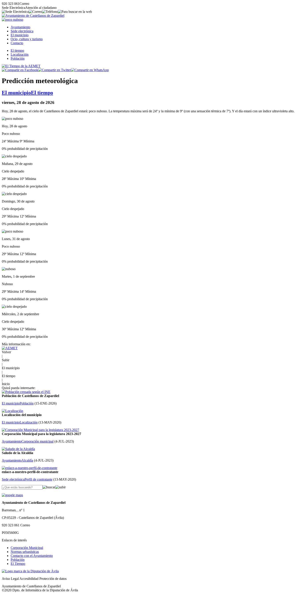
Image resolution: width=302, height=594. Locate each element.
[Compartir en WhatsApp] (90, 70)
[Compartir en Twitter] (54, 70)
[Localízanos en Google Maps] (12, 495)
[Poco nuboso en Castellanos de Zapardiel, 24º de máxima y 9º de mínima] (12, 19)
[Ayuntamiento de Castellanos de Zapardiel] (33, 15)
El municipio (20, 35)
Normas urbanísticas (25, 552)
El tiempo (17, 50)
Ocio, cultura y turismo (27, 39)
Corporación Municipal (27, 548)
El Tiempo (18, 563)
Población (18, 58)
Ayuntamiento (20, 27)
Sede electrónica (22, 31)
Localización (20, 54)
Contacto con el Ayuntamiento (32, 556)
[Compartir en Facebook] (20, 70)
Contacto (17, 43)
